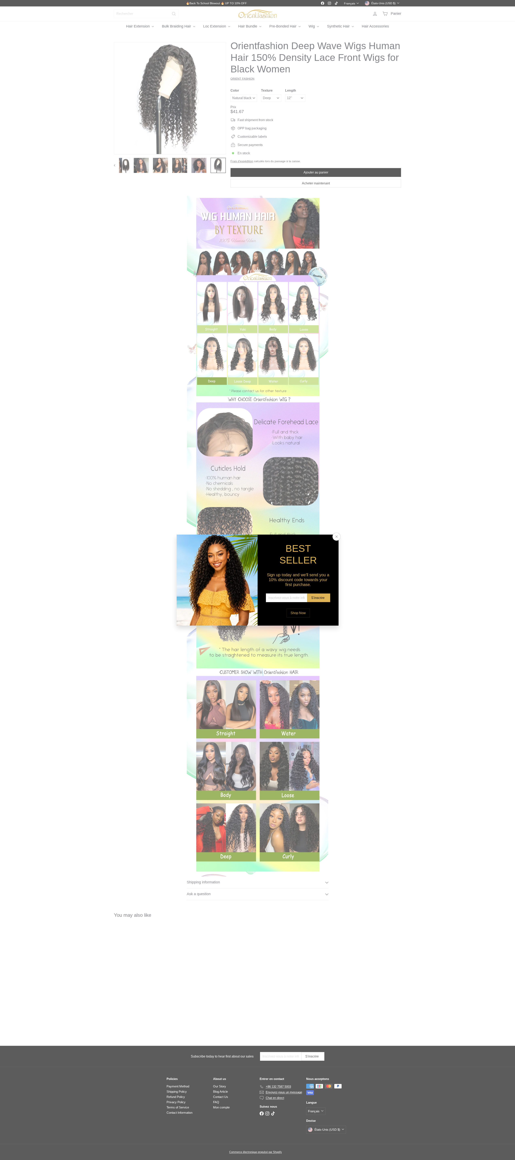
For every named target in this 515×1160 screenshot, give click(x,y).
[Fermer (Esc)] (336, 537)
